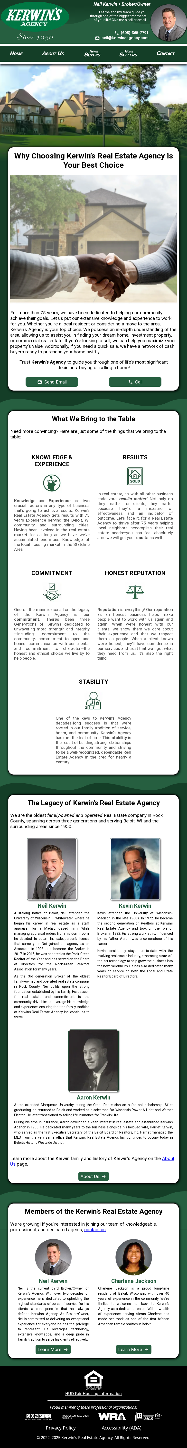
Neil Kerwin (53, 1281)
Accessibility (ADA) (121, 1427)
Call (138, 382)
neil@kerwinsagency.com (125, 37)
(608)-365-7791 (134, 32)
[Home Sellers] (128, 54)
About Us (93, 1176)
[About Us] (53, 54)
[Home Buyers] (92, 54)
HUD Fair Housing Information (93, 1393)
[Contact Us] (166, 54)
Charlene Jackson (133, 1281)
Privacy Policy (61, 1427)
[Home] (16, 54)
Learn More (52, 1349)
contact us (95, 1229)
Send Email (55, 382)
